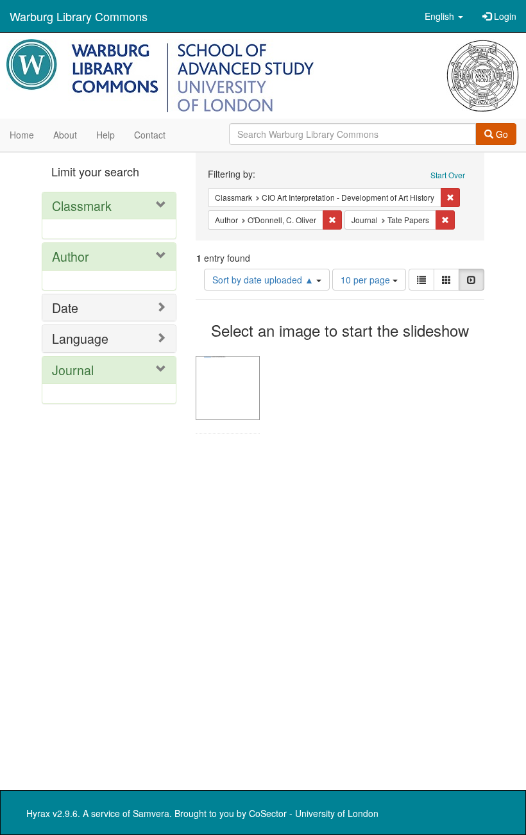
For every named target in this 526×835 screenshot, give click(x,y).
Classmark (82, 205)
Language (80, 338)
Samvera (151, 813)
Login (503, 16)
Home (22, 134)
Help (105, 134)
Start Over (447, 174)
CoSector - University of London (313, 813)
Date (65, 307)
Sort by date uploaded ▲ (264, 279)
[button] (444, 16)
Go (500, 134)
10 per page (367, 279)
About (65, 134)
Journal (73, 369)
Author (70, 256)
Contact (149, 134)
